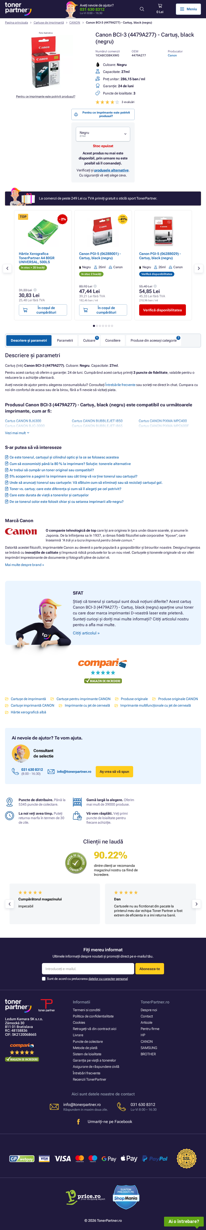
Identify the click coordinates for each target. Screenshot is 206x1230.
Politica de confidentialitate (93, 1016)
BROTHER (148, 1054)
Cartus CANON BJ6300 (23, 421)
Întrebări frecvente (86, 1073)
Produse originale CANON (178, 699)
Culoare (89, 340)
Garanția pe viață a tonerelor (94, 1060)
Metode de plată (85, 1048)
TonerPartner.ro (155, 1002)
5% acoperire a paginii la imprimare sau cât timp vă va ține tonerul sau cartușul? (73, 476)
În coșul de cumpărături (46, 310)
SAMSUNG (149, 1048)
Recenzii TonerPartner (89, 1079)
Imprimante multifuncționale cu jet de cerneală (155, 705)
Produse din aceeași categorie (154, 340)
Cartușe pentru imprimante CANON (83, 699)
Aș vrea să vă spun (114, 772)
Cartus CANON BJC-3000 (25, 426)
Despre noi (149, 1010)
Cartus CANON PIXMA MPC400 (163, 421)
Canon (172, 55)
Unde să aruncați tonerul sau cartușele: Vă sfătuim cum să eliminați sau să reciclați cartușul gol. (86, 483)
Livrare (78, 1035)
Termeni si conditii (86, 1010)
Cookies (79, 1022)
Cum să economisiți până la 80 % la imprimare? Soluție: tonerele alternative (70, 464)
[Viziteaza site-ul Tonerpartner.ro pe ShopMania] (126, 1198)
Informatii (81, 1002)
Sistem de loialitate (87, 1054)
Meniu (192, 9)
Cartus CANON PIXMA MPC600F (164, 426)
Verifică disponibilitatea (162, 310)
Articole (146, 1022)
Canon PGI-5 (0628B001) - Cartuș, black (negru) (100, 256)
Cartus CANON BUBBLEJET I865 (97, 426)
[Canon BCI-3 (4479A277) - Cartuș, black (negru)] (45, 88)
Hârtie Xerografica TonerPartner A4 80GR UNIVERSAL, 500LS (37, 258)
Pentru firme (150, 1029)
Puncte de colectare (88, 1041)
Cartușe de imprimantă (49, 22)
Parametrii (65, 340)
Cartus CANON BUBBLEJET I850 (97, 421)
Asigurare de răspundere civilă (96, 1067)
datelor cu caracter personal (108, 979)
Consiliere (112, 340)
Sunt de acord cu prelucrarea (87, 979)
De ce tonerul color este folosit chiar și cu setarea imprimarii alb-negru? (67, 502)
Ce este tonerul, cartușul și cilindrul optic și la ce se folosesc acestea (64, 457)
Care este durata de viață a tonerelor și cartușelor (49, 495)
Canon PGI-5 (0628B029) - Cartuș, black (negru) (160, 256)
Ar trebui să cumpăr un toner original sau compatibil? (52, 470)
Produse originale (134, 699)
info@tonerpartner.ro (74, 772)
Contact (147, 1016)
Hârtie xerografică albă (28, 712)
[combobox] (103, 134)
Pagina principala (16, 22)
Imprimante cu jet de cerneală (87, 705)
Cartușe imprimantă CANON (32, 705)
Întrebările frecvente (120, 385)
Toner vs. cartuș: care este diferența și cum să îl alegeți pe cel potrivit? (65, 489)
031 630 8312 (92, 9)
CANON (74, 22)
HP (143, 1035)
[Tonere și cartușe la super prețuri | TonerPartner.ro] (18, 9)
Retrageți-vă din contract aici (94, 1029)
